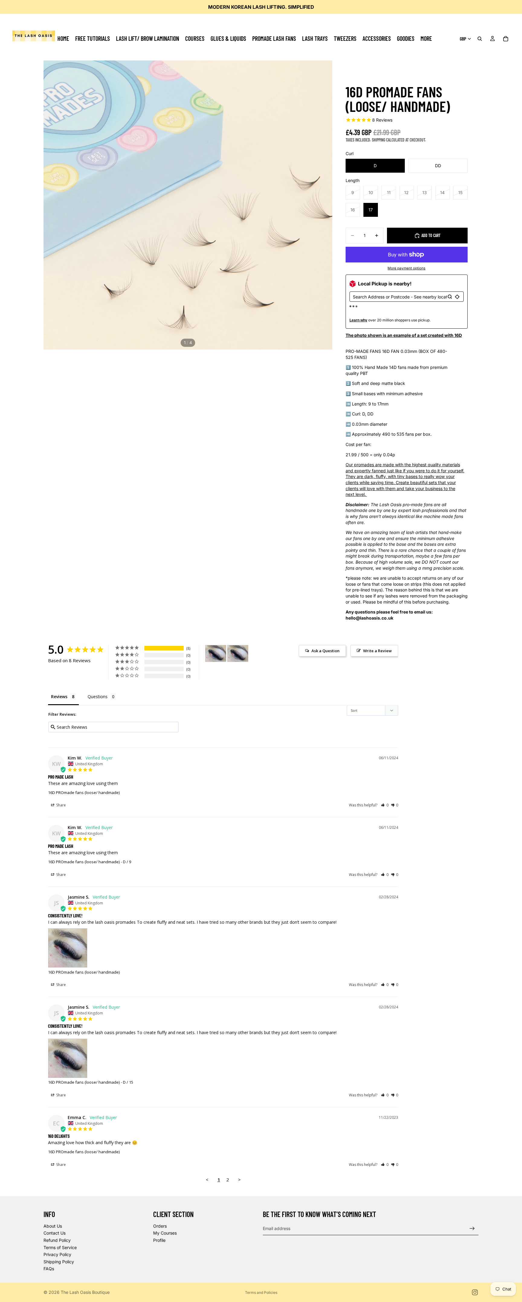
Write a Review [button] (377, 650)
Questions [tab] (98, 696)
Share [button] (60, 805)
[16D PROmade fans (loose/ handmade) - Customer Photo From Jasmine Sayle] (215, 653)
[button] (384, 805)
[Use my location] (457, 296)
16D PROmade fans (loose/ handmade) (84, 792)
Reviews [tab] (59, 696)
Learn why (358, 320)
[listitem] (426, 38)
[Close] (331, 566)
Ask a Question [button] (325, 650)
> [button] (239, 1180)
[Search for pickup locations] (449, 296)
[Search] (479, 38)
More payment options (406, 268)
